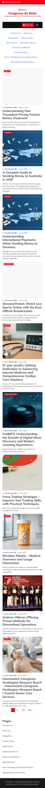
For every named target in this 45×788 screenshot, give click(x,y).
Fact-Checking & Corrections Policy (21, 57)
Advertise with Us (28, 42)
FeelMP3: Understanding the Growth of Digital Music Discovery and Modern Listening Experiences (22, 439)
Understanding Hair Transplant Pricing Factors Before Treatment (21, 114)
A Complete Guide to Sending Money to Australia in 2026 (22, 176)
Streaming (8, 264)
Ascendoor (16, 784)
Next (30, 710)
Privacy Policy (27, 38)
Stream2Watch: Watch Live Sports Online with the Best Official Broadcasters (22, 307)
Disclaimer (13, 38)
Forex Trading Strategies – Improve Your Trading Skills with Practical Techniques (21, 500)
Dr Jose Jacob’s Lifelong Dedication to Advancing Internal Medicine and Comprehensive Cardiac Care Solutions (20, 372)
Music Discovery (11, 394)
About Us (27, 33)
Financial (8, 132)
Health (7, 71)
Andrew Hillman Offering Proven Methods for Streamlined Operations (20, 620)
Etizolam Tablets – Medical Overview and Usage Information (21, 559)
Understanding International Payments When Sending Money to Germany (19, 241)
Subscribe (29, 25)
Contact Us (15, 33)
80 (23, 710)
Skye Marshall (9, 107)
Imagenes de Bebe (22, 13)
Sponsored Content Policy (22, 62)
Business (8, 577)
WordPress (35, 784)
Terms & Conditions (21, 47)
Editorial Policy (21, 52)
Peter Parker (9, 552)
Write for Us (11, 42)
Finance (7, 196)
